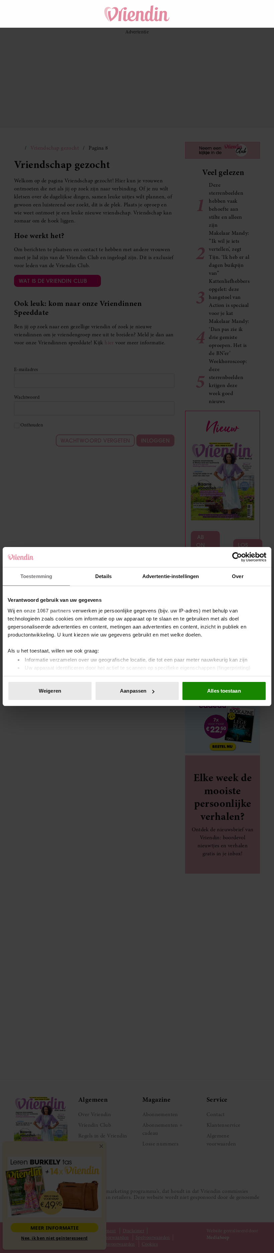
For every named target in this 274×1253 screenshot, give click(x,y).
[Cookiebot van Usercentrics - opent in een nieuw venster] (237, 557)
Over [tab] (237, 576)
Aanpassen (133, 691)
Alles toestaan (224, 691)
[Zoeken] (215, 14)
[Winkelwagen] (233, 14)
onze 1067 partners (47, 610)
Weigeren (50, 691)
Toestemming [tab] (36, 576)
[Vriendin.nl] (137, 13)
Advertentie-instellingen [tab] (170, 576)
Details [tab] (103, 576)
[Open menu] (25, 13)
